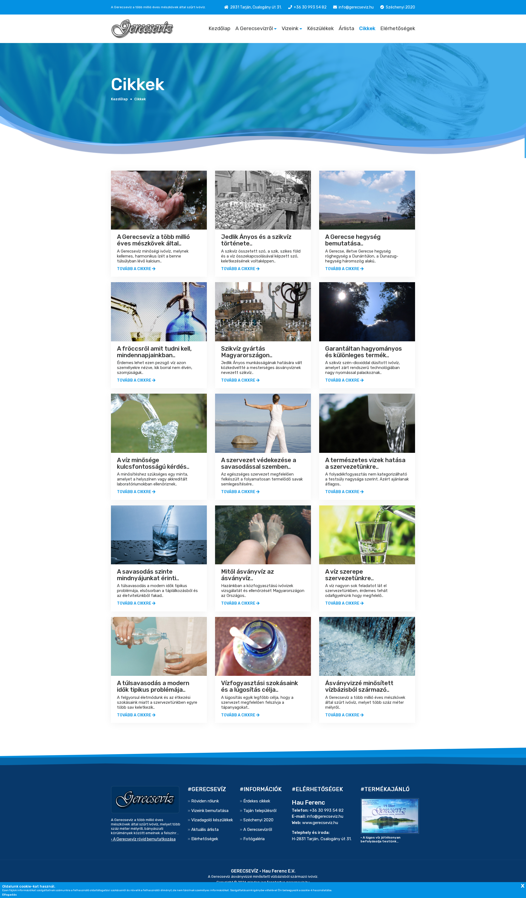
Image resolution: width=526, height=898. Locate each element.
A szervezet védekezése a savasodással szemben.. (258, 463)
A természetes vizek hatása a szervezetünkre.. (365, 463)
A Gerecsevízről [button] (254, 28)
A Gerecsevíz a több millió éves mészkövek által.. (153, 240)
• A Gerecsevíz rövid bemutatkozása (143, 839)
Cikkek (367, 28)
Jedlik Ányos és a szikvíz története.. (256, 240)
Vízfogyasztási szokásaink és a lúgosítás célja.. (259, 686)
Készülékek (320, 28)
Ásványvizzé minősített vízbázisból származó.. (359, 686)
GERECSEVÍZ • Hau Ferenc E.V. (263, 871)
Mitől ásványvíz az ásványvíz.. (247, 575)
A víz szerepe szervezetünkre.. (349, 575)
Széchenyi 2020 (400, 7)
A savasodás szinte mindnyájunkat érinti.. (148, 575)
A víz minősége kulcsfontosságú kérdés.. (153, 463)
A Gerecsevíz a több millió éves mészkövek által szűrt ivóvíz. (158, 7)
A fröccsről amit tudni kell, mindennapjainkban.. (154, 352)
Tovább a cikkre (134, 269)
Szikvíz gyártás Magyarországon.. (246, 352)
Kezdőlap (219, 28)
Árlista (346, 28)
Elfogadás (9, 894)
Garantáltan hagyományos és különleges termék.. (363, 352)
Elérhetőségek (397, 28)
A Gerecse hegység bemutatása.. (353, 240)
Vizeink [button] (290, 28)
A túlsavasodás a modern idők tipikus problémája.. (153, 686)
